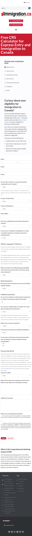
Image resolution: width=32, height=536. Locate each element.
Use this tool (8, 368)
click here (5, 261)
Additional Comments (7, 398)
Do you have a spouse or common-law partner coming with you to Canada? (14, 183)
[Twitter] (20, 532)
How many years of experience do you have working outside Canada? (15, 284)
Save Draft (10, 438)
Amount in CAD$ (6, 372)
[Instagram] (14, 532)
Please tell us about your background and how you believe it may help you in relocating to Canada (15, 381)
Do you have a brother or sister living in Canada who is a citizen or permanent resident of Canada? (15, 298)
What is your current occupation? (10, 323)
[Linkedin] (9, 532)
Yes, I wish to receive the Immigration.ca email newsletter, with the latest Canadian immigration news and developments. (16, 416)
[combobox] (16, 326)
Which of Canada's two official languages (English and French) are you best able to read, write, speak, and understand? (15, 270)
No (3, 345)
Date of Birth (5, 213)
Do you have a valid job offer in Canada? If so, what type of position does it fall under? (15, 308)
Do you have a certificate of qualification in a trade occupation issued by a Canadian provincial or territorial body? (15, 233)
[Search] (29, 8)
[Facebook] (12, 532)
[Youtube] (17, 532)
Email (3, 166)
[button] (16, 29)
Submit (3, 438)
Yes (3, 343)
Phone (2, 174)
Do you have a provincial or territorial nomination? (15, 329)
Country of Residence (7, 206)
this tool (6, 319)
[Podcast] (23, 532)
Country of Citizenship (7, 198)
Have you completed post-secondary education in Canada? (15, 222)
